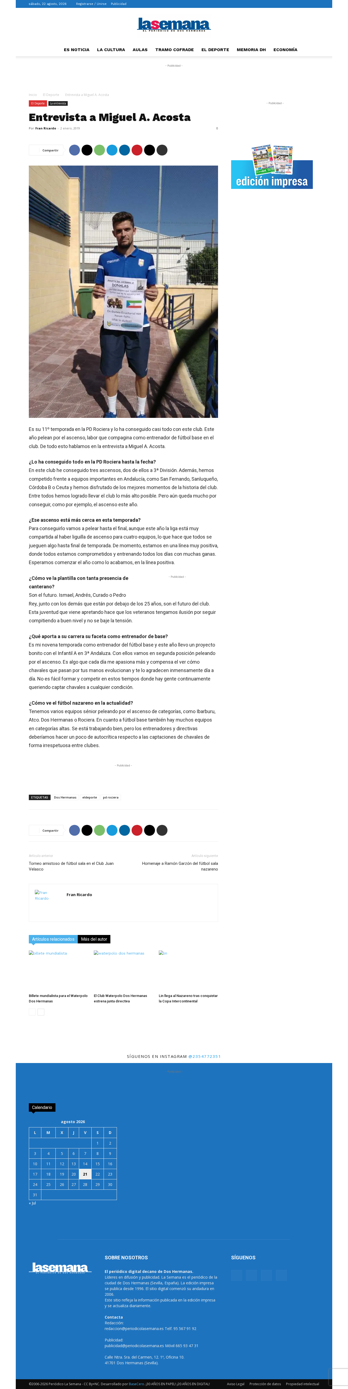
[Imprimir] (162, 150)
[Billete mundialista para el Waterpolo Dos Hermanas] (58, 970)
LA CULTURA (111, 49)
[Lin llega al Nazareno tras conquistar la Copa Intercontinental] (188, 970)
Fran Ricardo (45, 128)
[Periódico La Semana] (174, 26)
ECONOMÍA (285, 49)
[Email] (149, 150)
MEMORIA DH (251, 49)
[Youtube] (315, 4)
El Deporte (51, 94)
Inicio (33, 94)
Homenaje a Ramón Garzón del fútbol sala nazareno (180, 866)
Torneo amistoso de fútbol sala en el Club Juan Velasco (71, 866)
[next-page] (41, 1012)
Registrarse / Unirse (91, 4)
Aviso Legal (235, 1384)
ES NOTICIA (76, 49)
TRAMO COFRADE (174, 49)
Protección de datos (265, 1384)
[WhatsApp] (99, 150)
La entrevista (58, 103)
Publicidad (118, 4)
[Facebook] (288, 4)
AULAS (140, 49)
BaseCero (136, 1384)
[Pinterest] (137, 150)
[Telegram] (112, 150)
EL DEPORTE (215, 49)
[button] (280, 4)
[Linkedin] (124, 150)
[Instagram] (297, 4)
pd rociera (111, 797)
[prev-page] (32, 1012)
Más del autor (94, 939)
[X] (306, 4)
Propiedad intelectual (302, 1384)
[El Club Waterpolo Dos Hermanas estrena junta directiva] (123, 970)
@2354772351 (204, 1056)
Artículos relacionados (53, 939)
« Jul (32, 1202)
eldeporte (89, 797)
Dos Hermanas (65, 797)
